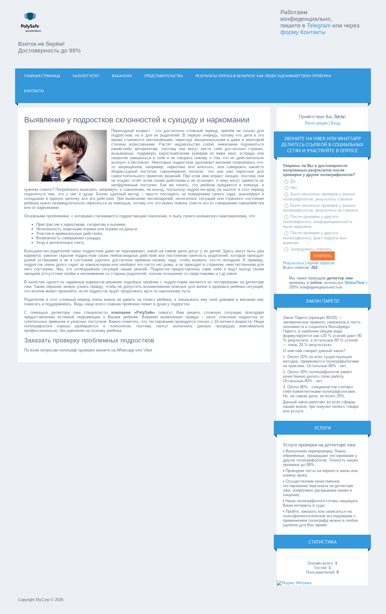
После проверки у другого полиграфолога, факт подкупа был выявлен (315, 238)
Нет (293, 187)
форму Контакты (303, 32)
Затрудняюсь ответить (311, 249)
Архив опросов (320, 263)
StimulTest (354, 282)
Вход (335, 123)
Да (292, 181)
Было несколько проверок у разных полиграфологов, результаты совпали (319, 196)
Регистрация (316, 123)
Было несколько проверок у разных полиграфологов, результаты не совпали (320, 208)
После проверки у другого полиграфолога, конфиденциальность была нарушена (318, 221)
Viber (319, 138)
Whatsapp (349, 138)
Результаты (293, 263)
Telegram (319, 25)
